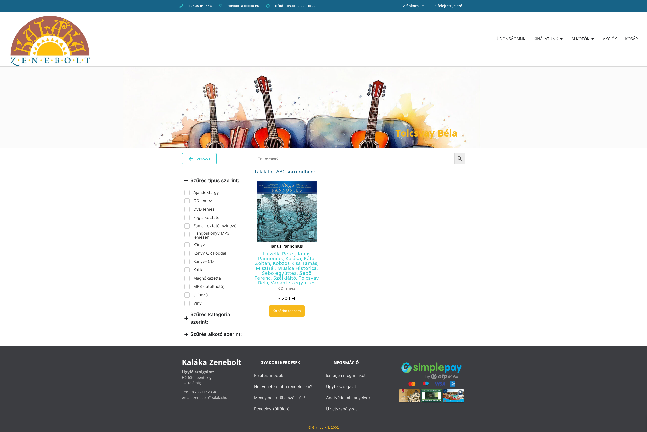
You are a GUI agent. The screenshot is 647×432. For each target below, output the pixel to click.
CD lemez (286, 288)
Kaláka (293, 259)
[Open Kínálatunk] (561, 39)
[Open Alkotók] (593, 39)
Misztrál (265, 268)
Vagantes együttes (293, 283)
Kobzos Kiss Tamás (295, 263)
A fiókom (411, 5)
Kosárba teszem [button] (287, 311)
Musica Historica (297, 268)
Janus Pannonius (287, 246)
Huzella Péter (279, 254)
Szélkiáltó (284, 278)
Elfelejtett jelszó (449, 5)
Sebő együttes (279, 273)
